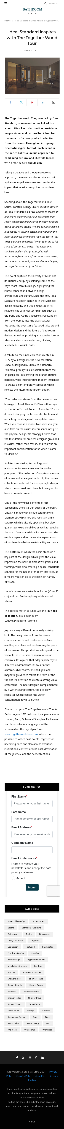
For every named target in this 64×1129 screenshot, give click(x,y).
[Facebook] (10, 102)
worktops (47, 1029)
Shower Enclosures (32, 972)
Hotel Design (14, 959)
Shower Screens (31, 991)
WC (48, 1023)
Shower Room (36, 985)
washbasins (13, 1023)
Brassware (44, 934)
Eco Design (13, 946)
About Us (40, 1076)
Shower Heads (36, 978)
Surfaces (46, 1010)
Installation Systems (17, 966)
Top (33, 1121)
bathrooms (13, 934)
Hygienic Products (36, 959)
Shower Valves (15, 1004)
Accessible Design (16, 921)
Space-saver (13, 1010)
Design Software (15, 940)
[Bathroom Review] (32, 11)
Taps (35, 1017)
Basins (11, 927)
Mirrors (11, 972)
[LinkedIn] (42, 102)
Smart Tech (34, 1004)
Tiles (47, 1017)
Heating (35, 953)
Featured (30, 946)
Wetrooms (29, 1029)
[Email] (53, 102)
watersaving (33, 1023)
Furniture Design (16, 953)
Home (7, 20)
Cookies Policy (24, 1076)
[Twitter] (21, 102)
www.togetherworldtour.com (21, 734)
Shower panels (15, 985)
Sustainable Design (16, 1017)
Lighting (38, 966)
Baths (29, 934)
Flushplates (47, 946)
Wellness (12, 1029)
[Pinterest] (32, 102)
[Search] (45, 3)
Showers (12, 991)
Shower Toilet (14, 997)
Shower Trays (34, 997)
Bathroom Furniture (31, 927)
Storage (30, 1010)
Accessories (38, 921)
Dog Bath (35, 940)
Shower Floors (15, 978)
